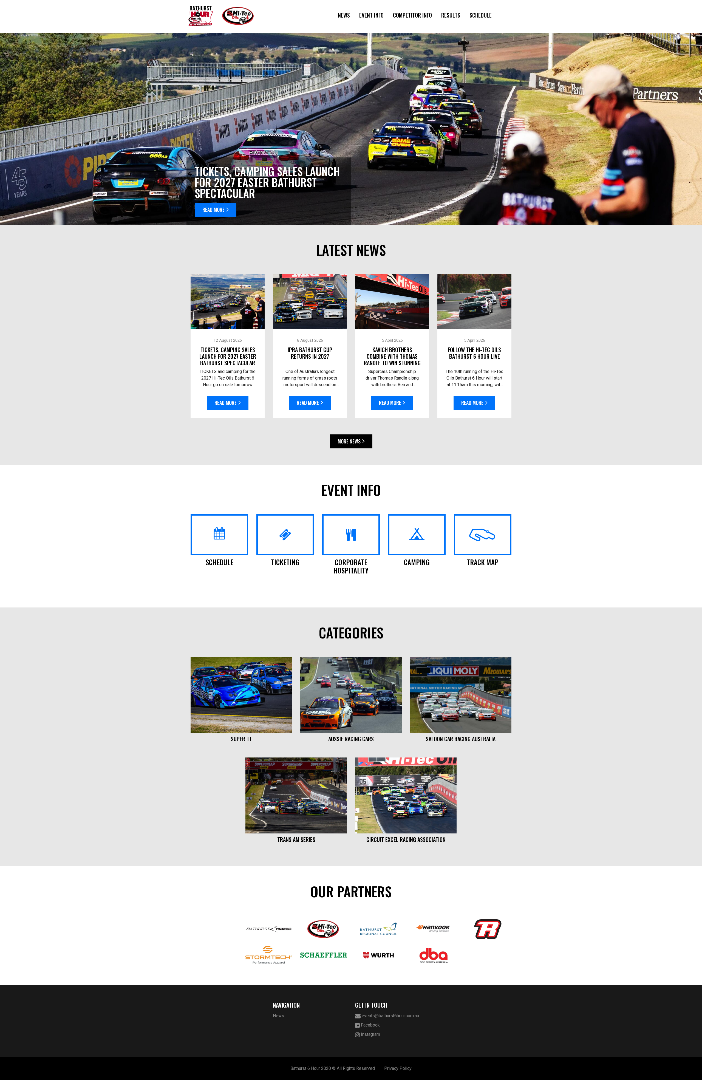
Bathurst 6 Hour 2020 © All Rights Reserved (332, 1068)
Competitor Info (412, 15)
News (344, 15)
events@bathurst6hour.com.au (390, 1015)
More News (349, 441)
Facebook (370, 1025)
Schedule (480, 15)
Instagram (370, 1034)
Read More (213, 209)
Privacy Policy (398, 1068)
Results (450, 15)
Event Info (371, 15)
